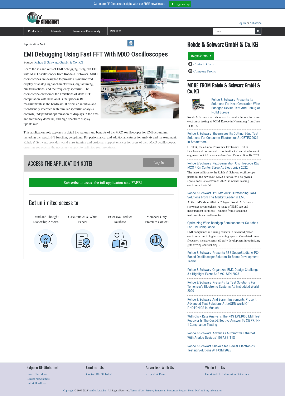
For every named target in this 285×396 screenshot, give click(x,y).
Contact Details (203, 64)
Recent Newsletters (38, 379)
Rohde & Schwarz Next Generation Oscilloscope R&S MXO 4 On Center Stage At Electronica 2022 (223, 165)
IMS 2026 (115, 31)
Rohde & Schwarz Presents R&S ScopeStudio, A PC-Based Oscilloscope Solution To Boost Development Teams (223, 256)
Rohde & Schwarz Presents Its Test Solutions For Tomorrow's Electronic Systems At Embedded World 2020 (223, 286)
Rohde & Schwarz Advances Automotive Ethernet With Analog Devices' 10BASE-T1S (221, 335)
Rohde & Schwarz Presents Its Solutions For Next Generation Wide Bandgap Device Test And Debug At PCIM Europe (235, 105)
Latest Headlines (37, 383)
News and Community (87, 31)
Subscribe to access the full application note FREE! (103, 182)
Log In (242, 23)
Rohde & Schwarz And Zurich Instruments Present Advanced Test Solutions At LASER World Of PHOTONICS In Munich (221, 303)
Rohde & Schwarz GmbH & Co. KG (58, 62)
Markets (56, 31)
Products (34, 31)
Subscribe (255, 23)
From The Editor (37, 374)
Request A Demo (156, 374)
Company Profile (204, 71)
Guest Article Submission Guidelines (227, 374)
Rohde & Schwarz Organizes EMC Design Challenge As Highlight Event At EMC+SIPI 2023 (223, 272)
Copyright (68, 390)
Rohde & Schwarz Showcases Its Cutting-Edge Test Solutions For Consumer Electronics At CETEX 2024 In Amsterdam (222, 137)
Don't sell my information (208, 390)
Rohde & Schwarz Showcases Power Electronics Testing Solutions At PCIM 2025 (221, 348)
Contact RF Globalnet (99, 374)
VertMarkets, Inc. (97, 390)
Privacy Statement (156, 390)
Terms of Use (137, 390)
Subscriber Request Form (180, 390)
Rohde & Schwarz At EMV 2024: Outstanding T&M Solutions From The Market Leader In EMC (221, 195)
